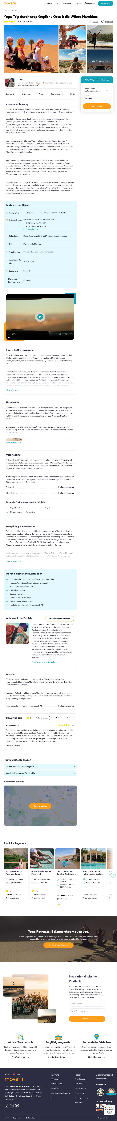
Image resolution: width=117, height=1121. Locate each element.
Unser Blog (55, 1088)
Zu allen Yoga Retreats (58, 945)
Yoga (5, 10)
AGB (7, 1118)
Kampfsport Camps (82, 1098)
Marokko (14, 10)
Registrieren (105, 3)
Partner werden (102, 1078)
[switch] (109, 1112)
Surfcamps (78, 1084)
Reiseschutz (55, 1098)
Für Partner (48, 3)
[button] (40, 766)
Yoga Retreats (80, 1079)
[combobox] (96, 91)
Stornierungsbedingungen (60, 1093)
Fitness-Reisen (80, 1093)
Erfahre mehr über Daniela (43, 662)
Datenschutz (30, 1118)
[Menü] (113, 1106)
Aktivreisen (79, 1102)
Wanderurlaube (80, 1088)
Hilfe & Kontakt (56, 1084)
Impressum (17, 1118)
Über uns (54, 1079)
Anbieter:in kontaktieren (59, 618)
